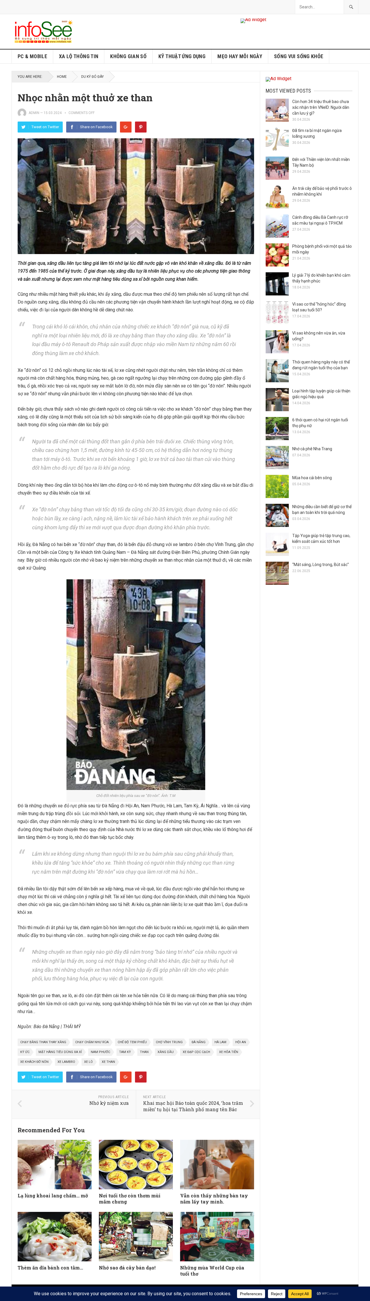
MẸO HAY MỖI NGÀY (239, 56)
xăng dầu (166, 1052)
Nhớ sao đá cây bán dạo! (127, 1268)
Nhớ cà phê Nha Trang (312, 448)
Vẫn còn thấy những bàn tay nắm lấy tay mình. (214, 1198)
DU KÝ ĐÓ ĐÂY (92, 77)
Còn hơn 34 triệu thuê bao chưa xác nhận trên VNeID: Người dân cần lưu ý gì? (320, 107)
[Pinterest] (141, 127)
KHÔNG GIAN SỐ (128, 56)
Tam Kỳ (125, 1052)
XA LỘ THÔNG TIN (78, 56)
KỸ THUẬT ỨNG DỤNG (182, 56)
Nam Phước (100, 1052)
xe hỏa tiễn (228, 1052)
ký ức (24, 1052)
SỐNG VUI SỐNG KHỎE (298, 56)
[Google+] (126, 127)
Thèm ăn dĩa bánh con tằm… (50, 1268)
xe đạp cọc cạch (196, 1052)
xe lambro (66, 1062)
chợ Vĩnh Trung (169, 1042)
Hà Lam (220, 1042)
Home (62, 77)
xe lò (88, 1062)
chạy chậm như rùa (92, 1042)
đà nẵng (199, 1042)
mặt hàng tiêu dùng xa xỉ (60, 1052)
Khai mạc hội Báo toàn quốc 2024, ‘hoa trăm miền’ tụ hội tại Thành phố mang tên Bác (193, 1106)
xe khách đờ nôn (34, 1062)
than (144, 1052)
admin (34, 113)
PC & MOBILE (32, 56)
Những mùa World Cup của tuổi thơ (212, 1271)
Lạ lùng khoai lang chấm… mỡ (53, 1195)
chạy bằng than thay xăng (43, 1042)
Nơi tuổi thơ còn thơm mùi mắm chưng (129, 1198)
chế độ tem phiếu (132, 1042)
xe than (108, 1062)
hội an (240, 1042)
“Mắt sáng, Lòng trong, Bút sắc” (320, 564)
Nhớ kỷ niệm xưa (109, 1103)
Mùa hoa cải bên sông (312, 477)
